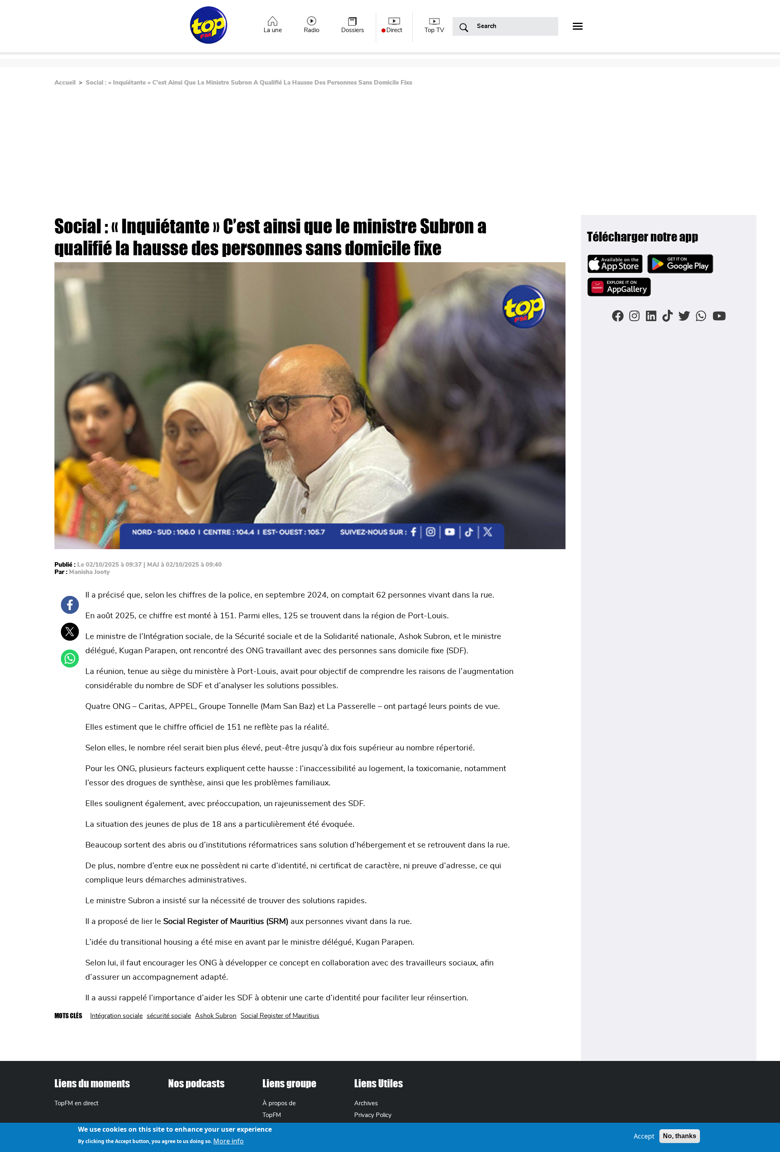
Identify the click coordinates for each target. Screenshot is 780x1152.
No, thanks (679, 1135)
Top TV (434, 30)
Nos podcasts (196, 1083)
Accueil (65, 83)
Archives (366, 1103)
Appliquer (464, 28)
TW (70, 632)
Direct (394, 30)
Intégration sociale (116, 1016)
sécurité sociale (169, 1016)
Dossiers (352, 30)
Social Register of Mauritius (279, 1016)
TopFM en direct (76, 1103)
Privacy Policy (373, 1115)
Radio (311, 30)
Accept (644, 1136)
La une (273, 30)
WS (70, 658)
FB (70, 605)
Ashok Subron (215, 1016)
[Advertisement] (390, 154)
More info (228, 1140)
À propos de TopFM (279, 1109)
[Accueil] (209, 29)
